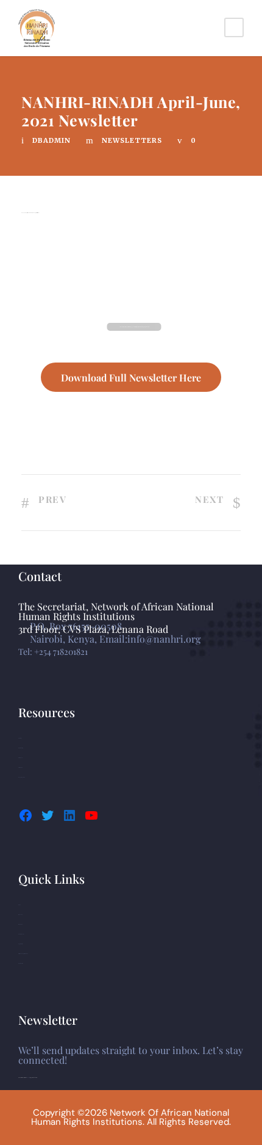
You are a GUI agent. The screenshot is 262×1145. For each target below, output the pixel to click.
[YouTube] (91, 815)
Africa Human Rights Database (23, 953)
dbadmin (51, 140)
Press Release (20, 767)
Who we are (20, 914)
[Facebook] (25, 815)
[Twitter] (47, 815)
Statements (20, 757)
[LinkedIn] (69, 815)
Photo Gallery (20, 963)
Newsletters (132, 140)
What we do (20, 924)
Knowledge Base (21, 777)
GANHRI (19, 738)
